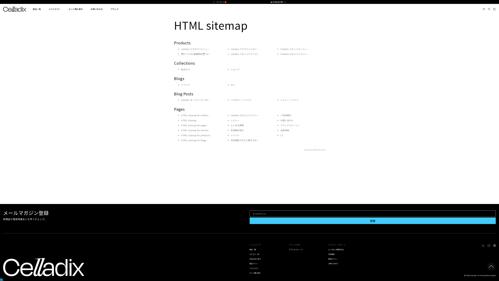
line (494, 245)
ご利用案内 (285, 115)
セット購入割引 (255, 273)
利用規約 (331, 254)
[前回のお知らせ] (214, 2)
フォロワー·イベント (241, 99)
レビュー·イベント (289, 99)
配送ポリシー (333, 259)
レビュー (235, 120)
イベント (185, 84)
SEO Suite (321, 150)
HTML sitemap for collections (196, 115)
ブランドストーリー (290, 125)
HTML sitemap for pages (194, 125)
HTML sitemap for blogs (193, 140)
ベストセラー (254, 268)
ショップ (235, 69)
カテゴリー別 (254, 254)
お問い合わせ (286, 120)
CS (281, 135)
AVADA (315, 150)
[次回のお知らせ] (285, 2)
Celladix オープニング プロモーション (200, 99)
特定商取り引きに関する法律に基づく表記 (251, 140)
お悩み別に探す (255, 259)
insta (489, 245)
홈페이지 (185, 69)
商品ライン (254, 263)
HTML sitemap (188, 120)
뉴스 (233, 84)
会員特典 (284, 130)
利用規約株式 (237, 130)
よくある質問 (237, 125)
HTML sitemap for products (195, 135)
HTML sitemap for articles (194, 130)
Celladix (473, 275)
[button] (36, 9)
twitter (484, 245)
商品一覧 (253, 249)
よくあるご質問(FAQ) (336, 249)
